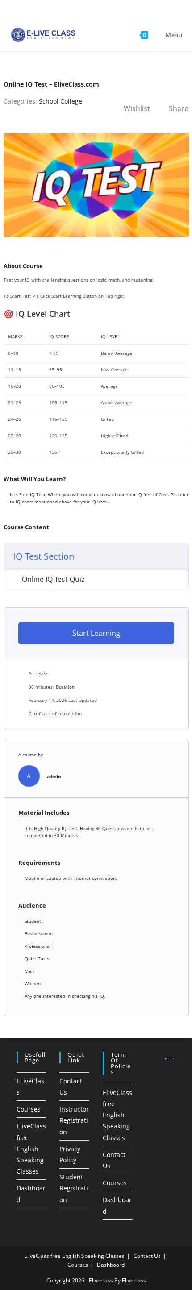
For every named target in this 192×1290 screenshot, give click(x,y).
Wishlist (137, 108)
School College (60, 101)
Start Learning (96, 633)
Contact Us (147, 1256)
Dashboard (111, 1265)
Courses (29, 1109)
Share (178, 108)
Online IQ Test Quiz (53, 579)
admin (54, 776)
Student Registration (73, 1188)
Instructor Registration (74, 1120)
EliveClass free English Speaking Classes (31, 1148)
